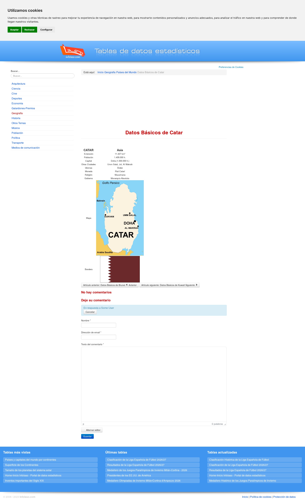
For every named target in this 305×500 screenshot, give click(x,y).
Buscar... (15, 71)
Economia (17, 103)
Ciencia (16, 88)
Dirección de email (91, 332)
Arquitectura (18, 83)
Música (16, 128)
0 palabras (217, 424)
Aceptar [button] (14, 29)
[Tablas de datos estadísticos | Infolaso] (72, 51)
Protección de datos (284, 497)
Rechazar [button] (29, 29)
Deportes (17, 98)
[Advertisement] (42, 175)
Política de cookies (260, 497)
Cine (14, 93)
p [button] (83, 424)
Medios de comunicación (26, 147)
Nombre (86, 320)
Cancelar (90, 311)
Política (16, 138)
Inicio (245, 497)
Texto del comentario (92, 344)
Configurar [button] (46, 29)
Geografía (17, 113)
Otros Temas (19, 123)
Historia (16, 118)
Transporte (18, 142)
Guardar (87, 436)
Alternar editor (92, 430)
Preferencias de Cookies (231, 67)
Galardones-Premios (23, 108)
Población (17, 133)
